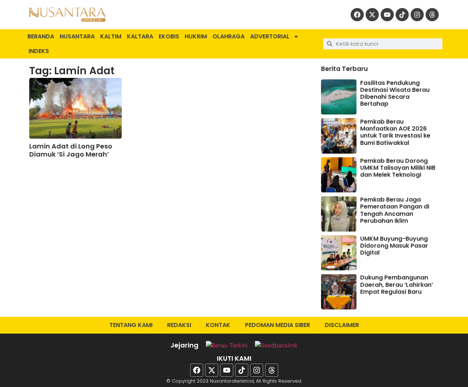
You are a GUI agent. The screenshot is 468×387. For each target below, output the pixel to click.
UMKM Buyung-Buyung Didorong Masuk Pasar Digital (394, 245)
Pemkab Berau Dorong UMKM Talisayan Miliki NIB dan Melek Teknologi (397, 168)
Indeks (39, 51)
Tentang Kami (130, 325)
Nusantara (77, 36)
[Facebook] (357, 14)
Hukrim (196, 36)
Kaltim (110, 36)
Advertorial (270, 36)
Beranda (40, 36)
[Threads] (432, 14)
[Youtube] (387, 14)
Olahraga (228, 36)
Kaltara (140, 36)
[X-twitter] (372, 14)
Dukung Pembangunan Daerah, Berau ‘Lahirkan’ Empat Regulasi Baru (396, 284)
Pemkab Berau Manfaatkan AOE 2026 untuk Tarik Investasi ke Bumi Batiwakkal (395, 132)
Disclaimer (342, 325)
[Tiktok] (402, 14)
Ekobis (169, 36)
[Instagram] (417, 14)
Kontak (218, 325)
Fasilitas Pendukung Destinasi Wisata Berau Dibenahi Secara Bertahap (395, 93)
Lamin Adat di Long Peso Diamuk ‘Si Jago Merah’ (70, 150)
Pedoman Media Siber (277, 325)
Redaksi (179, 325)
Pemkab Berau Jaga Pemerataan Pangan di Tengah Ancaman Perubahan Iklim (394, 210)
